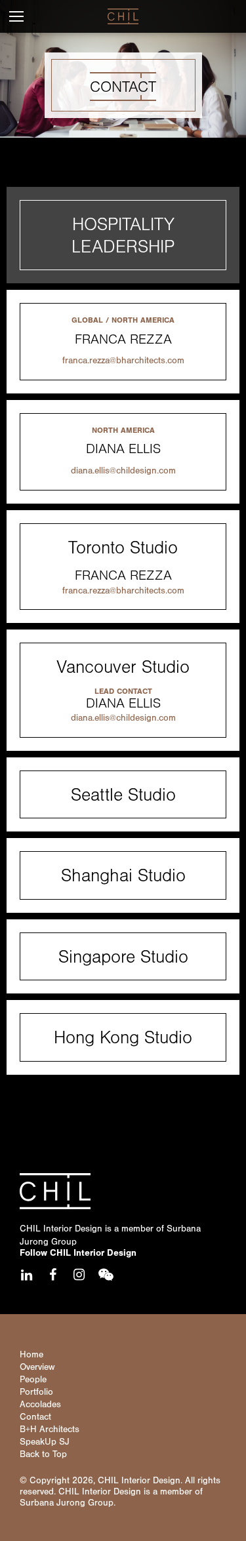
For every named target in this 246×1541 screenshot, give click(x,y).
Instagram (78, 1274)
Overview (37, 1367)
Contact (35, 1417)
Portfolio (36, 1392)
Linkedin (26, 1274)
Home (31, 1354)
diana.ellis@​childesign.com (123, 470)
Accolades (40, 1404)
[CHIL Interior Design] (123, 16)
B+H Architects (49, 1429)
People (33, 1379)
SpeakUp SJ (45, 1442)
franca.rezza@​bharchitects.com (123, 360)
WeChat (105, 1274)
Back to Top (43, 1454)
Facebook (52, 1274)
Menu (16, 16)
